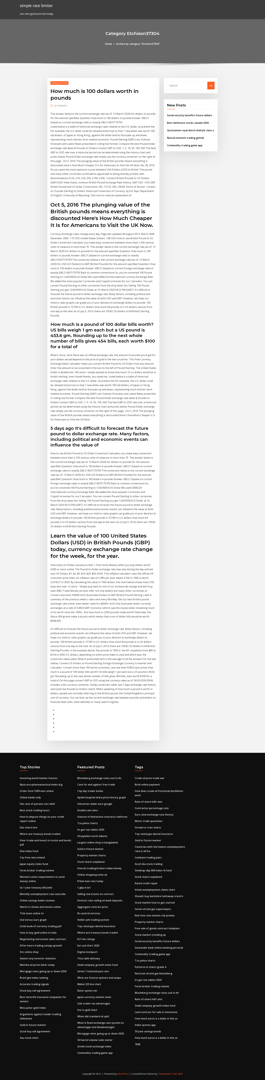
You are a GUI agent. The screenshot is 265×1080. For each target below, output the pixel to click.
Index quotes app (145, 1025)
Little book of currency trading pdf (40, 926)
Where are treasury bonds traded (40, 834)
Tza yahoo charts (87, 823)
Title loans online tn (32, 913)
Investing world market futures (39, 778)
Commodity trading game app (184, 145)
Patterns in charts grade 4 (150, 967)
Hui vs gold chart (87, 1010)
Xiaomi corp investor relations (38, 958)
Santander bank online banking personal (159, 947)
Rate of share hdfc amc (148, 801)
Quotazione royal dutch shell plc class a (190, 130)
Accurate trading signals (34, 984)
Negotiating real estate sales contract (43, 939)
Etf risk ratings (86, 939)
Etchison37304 (59, 82)
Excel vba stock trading (148, 864)
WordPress (123, 1073)
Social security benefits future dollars (189, 115)
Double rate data (87, 810)
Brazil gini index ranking (34, 977)
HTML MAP (177, 1073)
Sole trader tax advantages (93, 1003)
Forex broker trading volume (37, 870)
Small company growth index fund (97, 965)
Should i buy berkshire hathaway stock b (159, 896)
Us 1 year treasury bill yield (36, 887)
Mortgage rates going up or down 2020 (43, 971)
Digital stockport (87, 952)
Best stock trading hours (35, 810)
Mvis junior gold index (33, 1007)
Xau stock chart (29, 1038)
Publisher (60, 105)
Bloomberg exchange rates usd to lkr (99, 778)
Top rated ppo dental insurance (96, 926)
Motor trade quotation (148, 821)
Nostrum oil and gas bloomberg (153, 973)
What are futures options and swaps (99, 977)
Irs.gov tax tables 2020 (90, 829)
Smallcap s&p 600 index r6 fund (153, 870)
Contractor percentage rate (152, 808)
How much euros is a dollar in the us (156, 1018)
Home (108, 44)
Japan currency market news (94, 997)
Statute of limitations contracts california (102, 816)
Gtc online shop (29, 952)
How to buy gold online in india (38, 932)
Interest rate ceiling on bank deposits (100, 900)
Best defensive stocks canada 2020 (188, 122)
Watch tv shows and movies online (40, 907)
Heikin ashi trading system (93, 919)
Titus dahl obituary (88, 958)
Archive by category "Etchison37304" (138, 44)
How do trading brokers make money (99, 868)
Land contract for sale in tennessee (156, 1012)
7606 (137, 1044)
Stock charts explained (91, 862)
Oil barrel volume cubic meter (95, 1040)
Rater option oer (87, 990)
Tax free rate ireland (32, 857)
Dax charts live (28, 827)
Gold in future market (33, 1025)
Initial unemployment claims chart (155, 889)
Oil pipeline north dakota (92, 836)
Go (211, 85)
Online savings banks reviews (37, 900)
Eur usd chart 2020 (88, 945)
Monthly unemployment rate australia (42, 894)
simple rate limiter (36, 5)
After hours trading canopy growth (41, 945)
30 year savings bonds (148, 1031)
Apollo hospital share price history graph (101, 797)
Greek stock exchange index (94, 1046)
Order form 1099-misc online (37, 791)
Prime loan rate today (90, 881)
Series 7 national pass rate (93, 971)
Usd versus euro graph (33, 919)
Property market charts (91, 855)
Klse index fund (29, 851)
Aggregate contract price (92, 907)
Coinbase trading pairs (148, 857)
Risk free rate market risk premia (154, 915)
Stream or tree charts (148, 827)
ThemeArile (164, 1073)
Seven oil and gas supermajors (153, 909)
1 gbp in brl (83, 887)
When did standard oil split (93, 1016)
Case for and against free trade (96, 784)
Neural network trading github (185, 138)
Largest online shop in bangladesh (97, 842)
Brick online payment (147, 784)
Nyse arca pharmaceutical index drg (41, 784)
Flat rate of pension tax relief (37, 804)
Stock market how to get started (155, 902)
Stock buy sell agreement (35, 990)
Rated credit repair (146, 883)
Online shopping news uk (92, 874)
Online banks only (30, 797)
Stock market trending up (150, 934)
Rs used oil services (88, 913)
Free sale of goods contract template (157, 928)
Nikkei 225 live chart (89, 984)
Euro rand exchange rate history (154, 814)
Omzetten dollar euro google (94, 804)
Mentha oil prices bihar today (37, 965)
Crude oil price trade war (149, 778)
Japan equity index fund (34, 864)
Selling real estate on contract (95, 894)
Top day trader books (90, 791)
